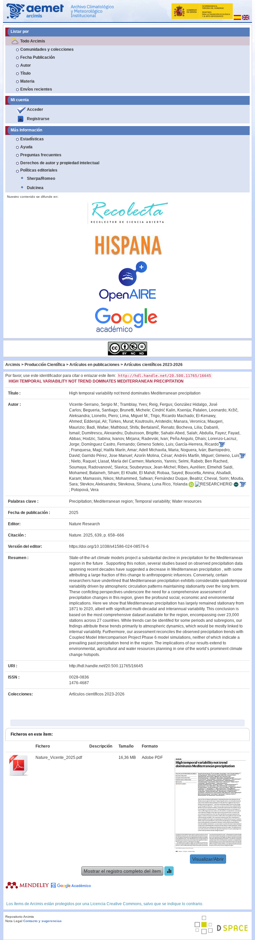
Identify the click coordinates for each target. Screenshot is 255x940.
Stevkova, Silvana (134, 484)
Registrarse (38, 118)
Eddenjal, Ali (95, 421)
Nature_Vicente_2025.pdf (59, 757)
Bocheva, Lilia (189, 427)
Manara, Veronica (190, 421)
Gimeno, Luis (227, 455)
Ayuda (26, 147)
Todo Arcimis (32, 41)
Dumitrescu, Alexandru (102, 433)
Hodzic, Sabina (96, 438)
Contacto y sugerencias (42, 921)
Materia (27, 81)
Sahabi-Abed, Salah (179, 433)
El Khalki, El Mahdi (138, 472)
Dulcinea (35, 187)
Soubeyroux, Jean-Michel (152, 467)
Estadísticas (32, 139)
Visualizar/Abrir (208, 859)
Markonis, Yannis (160, 461)
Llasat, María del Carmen (120, 461)
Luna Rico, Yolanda (170, 484)
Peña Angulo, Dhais (188, 438)
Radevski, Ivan (154, 438)
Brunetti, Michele (135, 410)
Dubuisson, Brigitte (142, 433)
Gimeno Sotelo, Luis (155, 444)
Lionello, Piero (105, 415)
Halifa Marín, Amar (120, 450)
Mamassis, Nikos (98, 478)
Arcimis (12, 364)
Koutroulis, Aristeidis (153, 421)
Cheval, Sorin (216, 478)
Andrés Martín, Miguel (193, 455)
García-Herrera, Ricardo (197, 444)
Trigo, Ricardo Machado (172, 415)
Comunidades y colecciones (47, 49)
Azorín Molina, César (153, 455)
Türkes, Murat (121, 421)
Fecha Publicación (37, 57)
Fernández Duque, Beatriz (178, 478)
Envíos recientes (36, 89)
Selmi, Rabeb (190, 461)
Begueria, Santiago (100, 410)
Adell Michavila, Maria (159, 450)
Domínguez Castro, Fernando (108, 444)
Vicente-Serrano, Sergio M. (93, 404)
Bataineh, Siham (104, 472)
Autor (25, 65)
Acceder (35, 109)
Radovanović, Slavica (108, 467)
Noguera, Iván (193, 450)
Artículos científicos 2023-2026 (153, 364)
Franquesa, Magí (86, 450)
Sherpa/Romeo (41, 178)
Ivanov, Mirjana (125, 438)
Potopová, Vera (85, 489)
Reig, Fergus (160, 404)
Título (25, 73)
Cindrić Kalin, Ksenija (171, 410)
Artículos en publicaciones (94, 364)
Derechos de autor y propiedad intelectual (59, 163)
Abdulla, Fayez (212, 433)
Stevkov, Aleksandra (98, 484)
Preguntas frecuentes (40, 155)
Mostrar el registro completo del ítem (122, 871)
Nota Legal (13, 921)
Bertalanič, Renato (157, 427)
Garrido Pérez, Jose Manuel (107, 455)
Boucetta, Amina (199, 472)
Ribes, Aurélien (191, 467)
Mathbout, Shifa (125, 427)
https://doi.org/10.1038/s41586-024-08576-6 (109, 546)
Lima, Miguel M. (134, 415)
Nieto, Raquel (83, 461)
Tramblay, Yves (133, 404)
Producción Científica (45, 364)
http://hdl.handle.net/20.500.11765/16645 (106, 666)
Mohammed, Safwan (134, 478)
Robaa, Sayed (170, 472)
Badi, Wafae (98, 427)
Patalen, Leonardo (209, 410)
